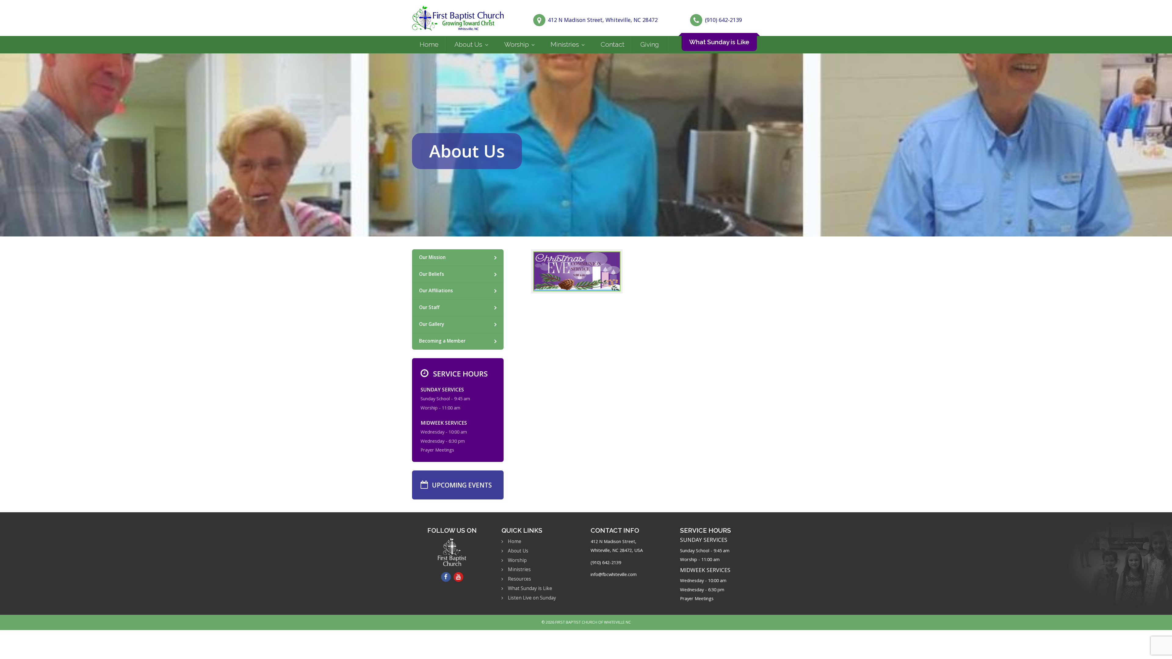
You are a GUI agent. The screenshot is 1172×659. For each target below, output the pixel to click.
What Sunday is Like (719, 42)
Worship (516, 44)
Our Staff (429, 307)
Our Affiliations (436, 290)
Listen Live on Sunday (532, 598)
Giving (649, 44)
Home (429, 44)
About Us (468, 44)
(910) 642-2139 (723, 19)
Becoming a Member (442, 341)
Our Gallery (431, 324)
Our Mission (432, 257)
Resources (519, 579)
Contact (612, 44)
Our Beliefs (431, 274)
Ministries (565, 44)
